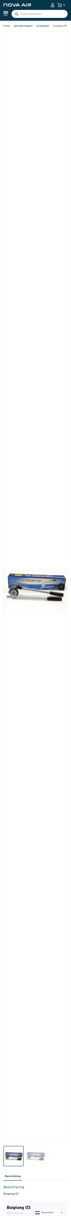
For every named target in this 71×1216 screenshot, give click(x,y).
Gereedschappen (23, 25)
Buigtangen (43, 25)
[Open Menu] (5, 14)
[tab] (12, 1176)
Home (6, 25)
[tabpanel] (35, 1190)
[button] (61, 586)
